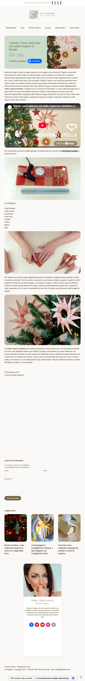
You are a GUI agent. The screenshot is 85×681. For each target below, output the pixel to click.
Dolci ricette (74, 28)
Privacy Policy (9, 667)
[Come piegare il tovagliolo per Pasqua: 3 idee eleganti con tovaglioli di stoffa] (42, 528)
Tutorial (48, 28)
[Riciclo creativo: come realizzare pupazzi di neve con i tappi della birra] (15, 528)
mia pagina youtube (70, 151)
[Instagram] (48, 624)
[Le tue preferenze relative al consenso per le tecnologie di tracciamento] (81, 677)
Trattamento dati (23, 667)
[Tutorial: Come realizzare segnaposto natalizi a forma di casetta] (69, 528)
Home (12, 55)
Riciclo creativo (35, 28)
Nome (6, 470)
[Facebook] (31, 624)
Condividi (36, 61)
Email (45, 470)
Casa (22, 28)
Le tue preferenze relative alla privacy (52, 678)
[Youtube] (42, 624)
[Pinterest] (37, 624)
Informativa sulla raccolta (21, 678)
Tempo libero (60, 28)
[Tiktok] (53, 624)
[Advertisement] (42, 401)
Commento (8, 479)
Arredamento (11, 28)
